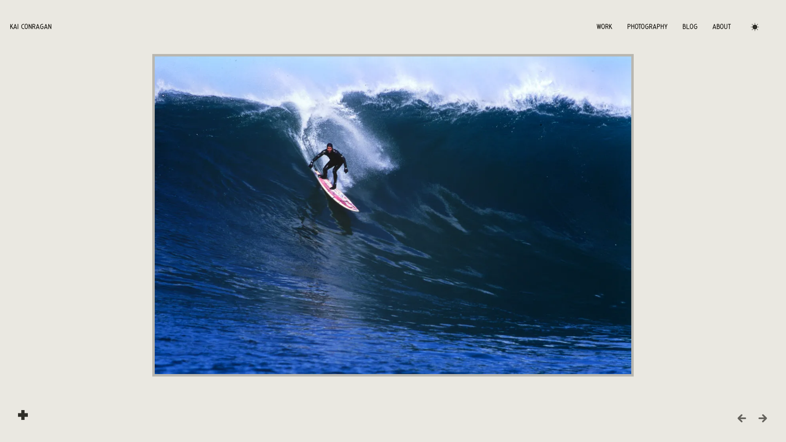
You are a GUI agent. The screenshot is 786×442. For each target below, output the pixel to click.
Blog (690, 27)
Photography (647, 27)
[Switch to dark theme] (755, 27)
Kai (31, 27)
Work (604, 27)
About (721, 27)
